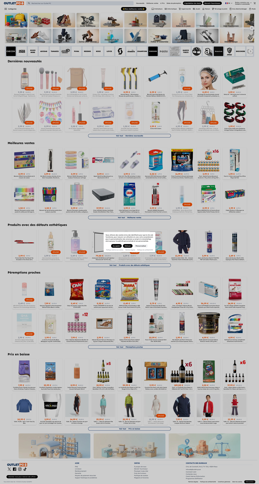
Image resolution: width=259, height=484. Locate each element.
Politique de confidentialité (145, 250)
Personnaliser (141, 246)
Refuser (128, 246)
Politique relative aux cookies (114, 250)
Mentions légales (130, 250)
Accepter (116, 246)
